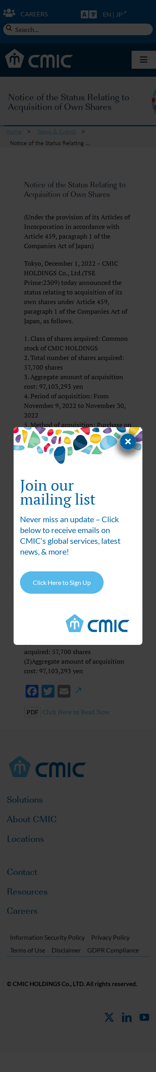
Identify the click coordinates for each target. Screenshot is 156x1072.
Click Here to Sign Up (62, 582)
